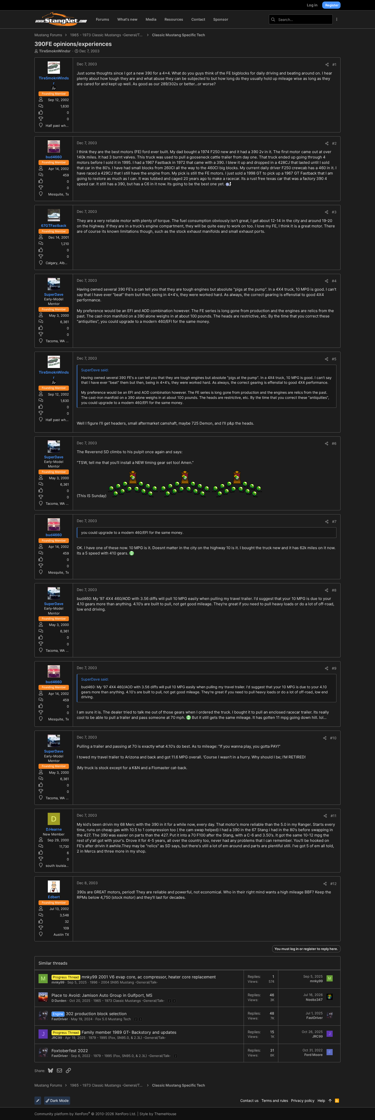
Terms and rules (274, 1100)
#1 (334, 64)
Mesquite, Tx (58, 194)
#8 (334, 590)
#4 (334, 281)
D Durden (59, 1001)
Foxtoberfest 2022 (70, 1050)
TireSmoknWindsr (55, 51)
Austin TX (61, 934)
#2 (334, 143)
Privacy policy (303, 1100)
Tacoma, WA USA (59, 341)
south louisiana (58, 866)
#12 (333, 883)
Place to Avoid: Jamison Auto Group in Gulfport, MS (102, 995)
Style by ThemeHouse (158, 1114)
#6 (334, 443)
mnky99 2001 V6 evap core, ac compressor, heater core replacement (149, 976)
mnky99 (58, 982)
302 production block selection (96, 1013)
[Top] (330, 1101)
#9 (334, 668)
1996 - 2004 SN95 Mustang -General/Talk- (124, 982)
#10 (333, 738)
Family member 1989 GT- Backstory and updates (129, 1032)
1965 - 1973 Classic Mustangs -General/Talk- (129, 1001)
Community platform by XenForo (85, 1114)
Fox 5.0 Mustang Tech (113, 1019)
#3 (334, 212)
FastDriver (60, 1019)
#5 (334, 359)
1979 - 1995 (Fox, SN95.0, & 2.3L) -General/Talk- (127, 1038)
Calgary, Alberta (58, 263)
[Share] (327, 64)
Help (321, 1100)
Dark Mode (59, 1100)
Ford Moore (313, 1055)
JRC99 (57, 1038)
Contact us (249, 1100)
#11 (333, 816)
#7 (334, 521)
